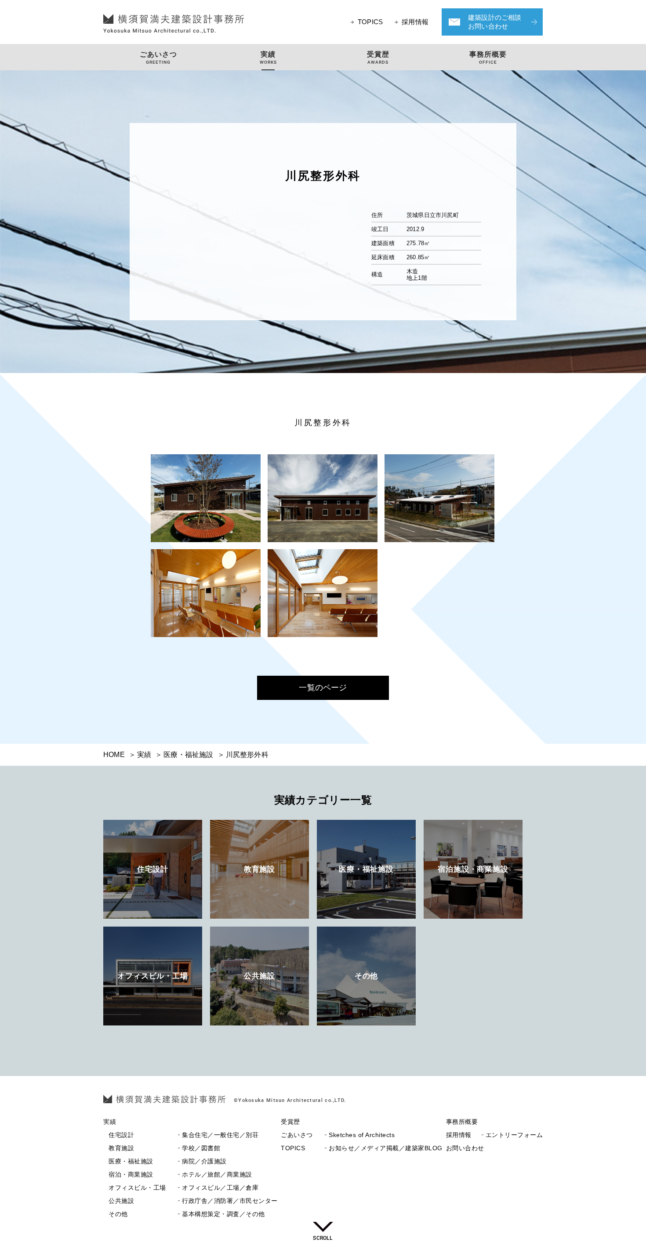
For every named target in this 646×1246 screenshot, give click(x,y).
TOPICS (370, 21)
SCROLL (323, 1238)
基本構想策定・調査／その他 (187, 1214)
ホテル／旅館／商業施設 (180, 1174)
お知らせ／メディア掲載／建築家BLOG (362, 1148)
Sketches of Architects (338, 1135)
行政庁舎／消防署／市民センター (193, 1201)
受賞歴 (290, 1122)
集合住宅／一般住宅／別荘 (183, 1135)
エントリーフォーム (494, 1135)
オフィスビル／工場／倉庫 (183, 1187)
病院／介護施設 (168, 1161)
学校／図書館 (164, 1148)
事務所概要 (462, 1122)
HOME (114, 754)
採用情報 (415, 21)
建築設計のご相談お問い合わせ (495, 22)
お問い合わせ (465, 1148)
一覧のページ (323, 687)
